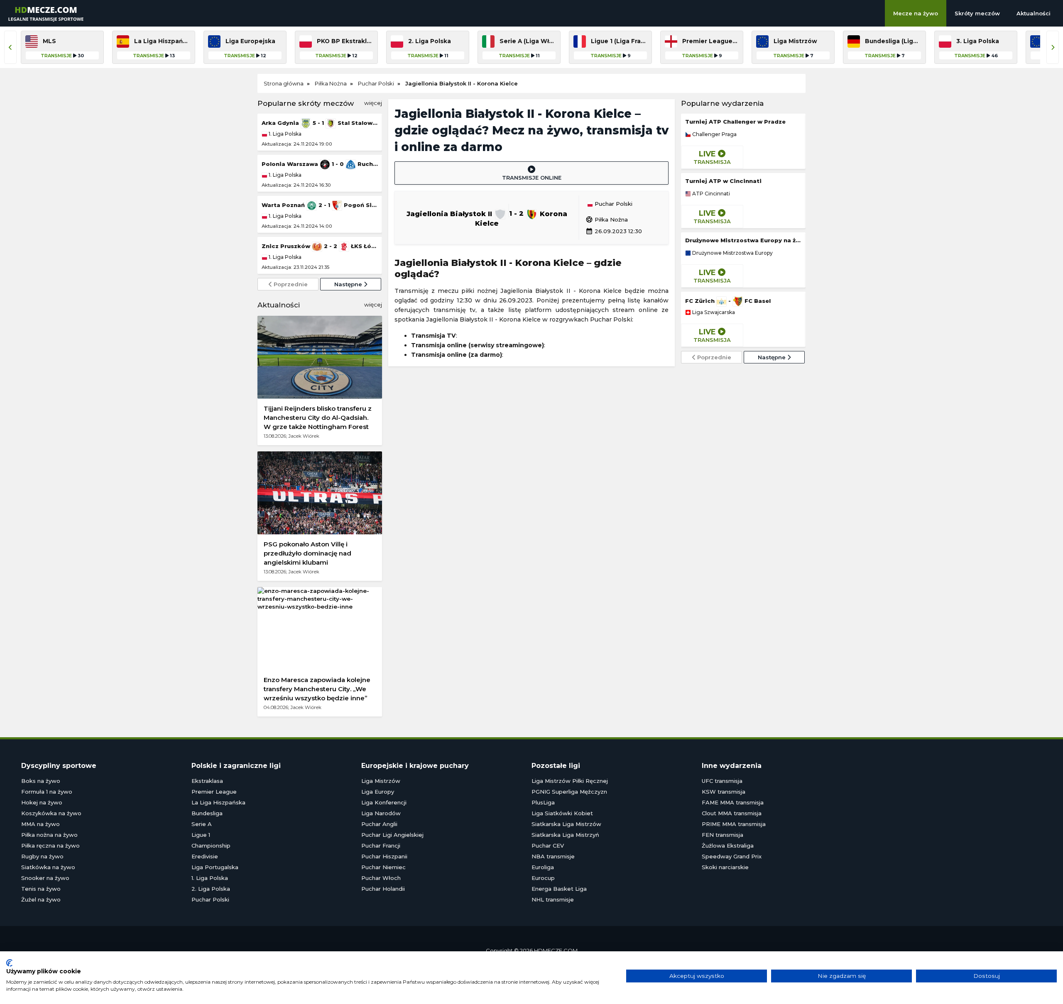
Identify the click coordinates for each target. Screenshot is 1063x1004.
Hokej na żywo (41, 802)
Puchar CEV (548, 845)
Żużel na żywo (41, 899)
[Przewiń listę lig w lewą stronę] (10, 47)
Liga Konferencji (384, 802)
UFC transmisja (722, 780)
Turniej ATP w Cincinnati (723, 181)
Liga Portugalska (214, 867)
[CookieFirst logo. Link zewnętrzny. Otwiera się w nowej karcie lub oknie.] (9, 963)
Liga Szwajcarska (713, 312)
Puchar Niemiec (383, 867)
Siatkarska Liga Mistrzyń (565, 834)
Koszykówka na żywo (51, 813)
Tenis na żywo (41, 888)
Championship (210, 845)
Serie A (201, 824)
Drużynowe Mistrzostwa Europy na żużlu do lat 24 (743, 240)
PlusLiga (543, 802)
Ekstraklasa (207, 780)
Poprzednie (290, 284)
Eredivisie (204, 856)
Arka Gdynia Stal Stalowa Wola (320, 122)
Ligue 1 (200, 834)
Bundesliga (207, 813)
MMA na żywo (40, 824)
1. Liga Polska (284, 134)
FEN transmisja (722, 834)
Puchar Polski (612, 204)
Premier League (214, 791)
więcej (373, 103)
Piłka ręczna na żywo (50, 845)
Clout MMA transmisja (732, 813)
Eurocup (543, 878)
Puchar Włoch (381, 878)
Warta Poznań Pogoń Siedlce (320, 205)
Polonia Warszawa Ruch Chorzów (320, 164)
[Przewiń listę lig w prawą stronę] (1052, 47)
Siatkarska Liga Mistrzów (566, 824)
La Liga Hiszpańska (218, 802)
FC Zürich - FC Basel (728, 300)
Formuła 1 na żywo (46, 791)
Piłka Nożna (606, 219)
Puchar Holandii (383, 888)
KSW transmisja (723, 791)
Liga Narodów (381, 813)
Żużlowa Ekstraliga (728, 845)
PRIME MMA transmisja (734, 824)
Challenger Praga (714, 134)
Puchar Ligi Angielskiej (392, 834)
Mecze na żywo (915, 13)
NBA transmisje (553, 856)
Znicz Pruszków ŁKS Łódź (320, 246)
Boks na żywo (40, 780)
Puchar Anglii (379, 824)
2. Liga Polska (210, 888)
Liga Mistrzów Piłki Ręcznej (570, 780)
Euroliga (543, 867)
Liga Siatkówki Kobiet (562, 813)
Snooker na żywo (45, 878)
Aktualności (1033, 13)
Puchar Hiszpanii (384, 856)
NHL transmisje (553, 899)
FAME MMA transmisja (733, 802)
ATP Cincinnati (710, 194)
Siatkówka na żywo (48, 867)
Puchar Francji (380, 845)
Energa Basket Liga (559, 888)
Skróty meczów (977, 13)
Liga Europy (377, 791)
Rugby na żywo (42, 856)
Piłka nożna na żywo (49, 834)
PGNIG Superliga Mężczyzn (569, 791)
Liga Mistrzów (380, 780)
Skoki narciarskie (725, 867)
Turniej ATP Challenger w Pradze (735, 121)
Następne (349, 284)
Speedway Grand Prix (732, 856)
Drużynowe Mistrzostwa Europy (732, 253)
